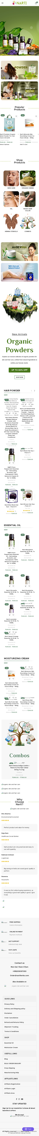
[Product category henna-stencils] (11, 224)
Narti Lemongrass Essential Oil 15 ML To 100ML (27, 607)
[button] (23, 144)
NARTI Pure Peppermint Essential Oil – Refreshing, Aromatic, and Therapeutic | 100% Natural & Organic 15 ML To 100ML (11, 473)
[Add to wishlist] (16, 116)
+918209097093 (19, 971)
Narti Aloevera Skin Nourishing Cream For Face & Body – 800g (27, 673)
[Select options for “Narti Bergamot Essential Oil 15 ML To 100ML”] (26, 545)
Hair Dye (27, 455)
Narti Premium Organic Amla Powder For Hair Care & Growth (7, 136)
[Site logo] (19, 3)
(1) (15, 511)
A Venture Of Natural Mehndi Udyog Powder (22, 1132)
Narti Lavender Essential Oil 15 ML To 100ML (11, 621)
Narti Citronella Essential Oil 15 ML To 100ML (11, 592)
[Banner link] (19, 907)
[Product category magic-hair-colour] (28, 202)
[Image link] (19, 70)
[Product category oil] (11, 201)
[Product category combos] (28, 224)
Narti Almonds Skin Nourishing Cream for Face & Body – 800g (27, 136)
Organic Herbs (4, 140)
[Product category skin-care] (11, 180)
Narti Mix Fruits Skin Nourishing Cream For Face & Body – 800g (11, 703)
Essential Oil (11, 480)
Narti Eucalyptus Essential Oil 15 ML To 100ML (27, 592)
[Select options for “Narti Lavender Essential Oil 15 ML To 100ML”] (10, 615)
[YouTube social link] (22, 1099)
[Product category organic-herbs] (28, 180)
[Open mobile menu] (2, 3)
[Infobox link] (20, 924)
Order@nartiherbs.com (19, 975)
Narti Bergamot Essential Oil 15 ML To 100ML (27, 551)
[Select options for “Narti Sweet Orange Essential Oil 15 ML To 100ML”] (10, 632)
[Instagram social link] (19, 1099)
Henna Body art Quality (27, 425)
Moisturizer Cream (25, 140)
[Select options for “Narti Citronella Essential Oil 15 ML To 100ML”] (10, 586)
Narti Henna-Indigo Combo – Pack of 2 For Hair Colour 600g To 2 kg (19, 767)
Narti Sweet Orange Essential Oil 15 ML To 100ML (11, 638)
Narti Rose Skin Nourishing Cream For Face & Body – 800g (27, 702)
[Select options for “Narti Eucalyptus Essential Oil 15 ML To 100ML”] (26, 586)
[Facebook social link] (16, 1099)
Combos (11, 439)
